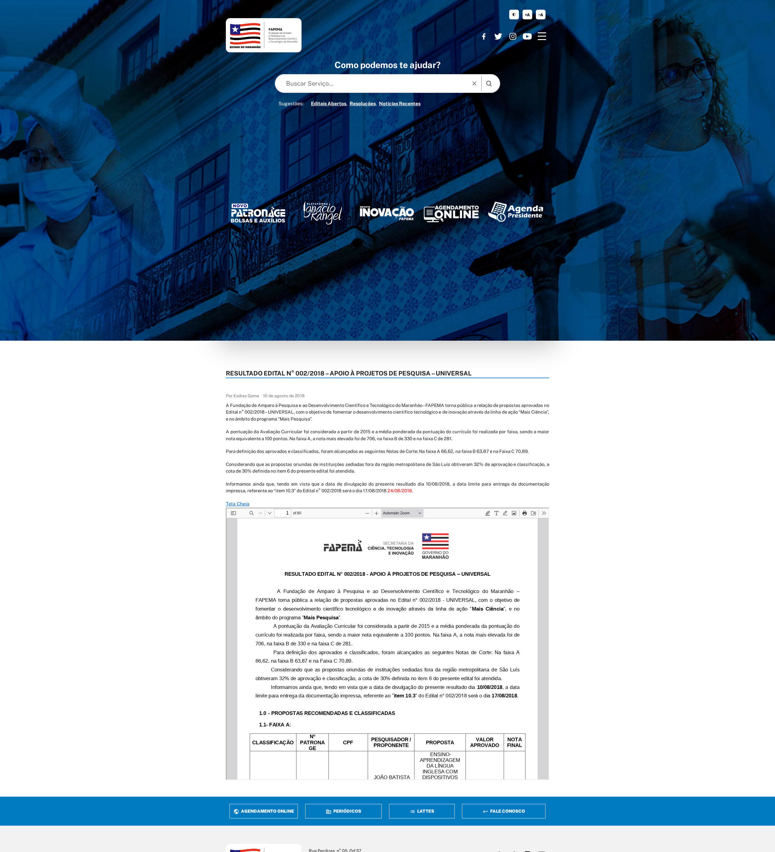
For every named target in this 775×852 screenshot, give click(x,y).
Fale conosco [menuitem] (507, 811)
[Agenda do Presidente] (515, 211)
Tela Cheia (237, 504)
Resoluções (363, 103)
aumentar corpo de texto (527, 14)
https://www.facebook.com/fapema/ (484, 36)
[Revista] (387, 213)
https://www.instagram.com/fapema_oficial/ (513, 36)
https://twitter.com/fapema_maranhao (498, 36)
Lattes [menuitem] (425, 811)
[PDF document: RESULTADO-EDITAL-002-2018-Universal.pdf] (387, 644)
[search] (489, 83)
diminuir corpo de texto (541, 14)
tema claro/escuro (514, 14)
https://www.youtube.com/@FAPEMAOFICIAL (527, 36)
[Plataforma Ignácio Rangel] (322, 213)
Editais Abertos (328, 103)
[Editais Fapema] (451, 212)
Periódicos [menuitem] (346, 811)
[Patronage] (258, 214)
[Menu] (542, 36)
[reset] (474, 83)
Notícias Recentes (399, 103)
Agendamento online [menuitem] (267, 811)
